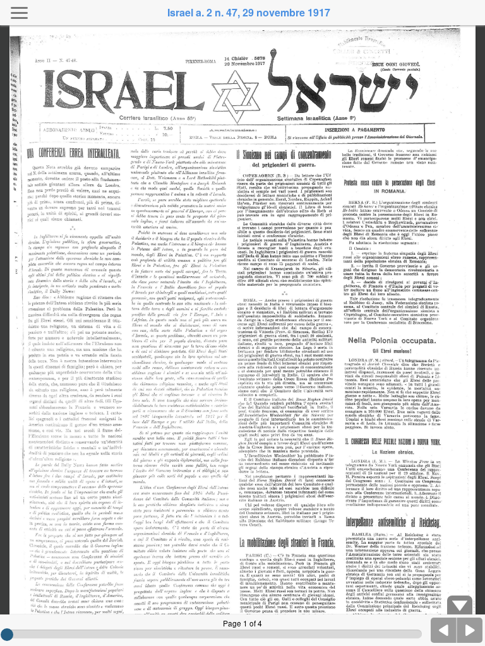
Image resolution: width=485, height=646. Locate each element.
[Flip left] (444, 630)
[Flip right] (469, 630)
